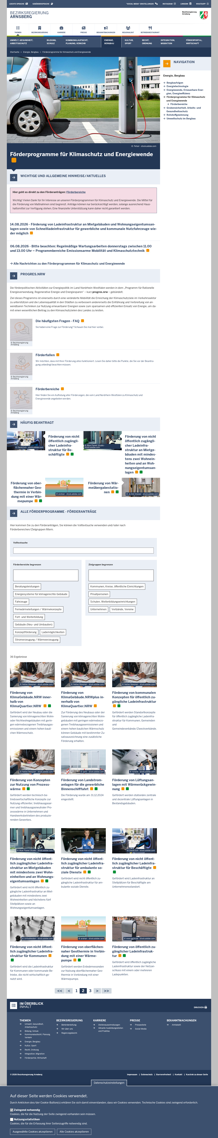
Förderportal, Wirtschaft (194, 42)
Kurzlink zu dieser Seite (197, 1074)
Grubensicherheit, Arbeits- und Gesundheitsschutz (183, 109)
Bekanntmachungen (181, 1020)
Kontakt (178, 1074)
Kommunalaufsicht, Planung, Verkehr (77, 42)
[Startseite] (195, 15)
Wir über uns (67, 1029)
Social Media (141, 1029)
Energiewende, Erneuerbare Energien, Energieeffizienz (185, 92)
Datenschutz (147, 1074)
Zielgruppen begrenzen (101, 564)
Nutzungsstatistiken (27, 1119)
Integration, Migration (168, 42)
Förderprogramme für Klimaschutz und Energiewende (185, 99)
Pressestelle (140, 1025)
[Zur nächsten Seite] (97, 991)
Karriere (99, 1020)
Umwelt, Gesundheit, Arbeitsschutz (21, 42)
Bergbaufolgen (175, 82)
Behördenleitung (68, 1025)
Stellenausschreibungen (109, 1025)
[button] (142, 4)
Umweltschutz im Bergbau (181, 118)
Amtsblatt (176, 1025)
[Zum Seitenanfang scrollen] (211, 1132)
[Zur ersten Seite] (60, 991)
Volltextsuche (20, 542)
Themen (25, 1020)
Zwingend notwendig (27, 1110)
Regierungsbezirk (69, 1033)
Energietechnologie (177, 86)
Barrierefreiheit (163, 1074)
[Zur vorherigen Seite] (69, 991)
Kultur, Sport (129, 42)
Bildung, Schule (51, 42)
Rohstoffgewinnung (177, 114)
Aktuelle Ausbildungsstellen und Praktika (110, 1029)
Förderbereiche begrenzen (27, 564)
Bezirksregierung (69, 1020)
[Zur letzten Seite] (107, 991)
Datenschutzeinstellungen (109, 1083)
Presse (135, 1020)
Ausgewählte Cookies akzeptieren (33, 1131)
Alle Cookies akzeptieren (74, 1131)
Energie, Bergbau (109, 42)
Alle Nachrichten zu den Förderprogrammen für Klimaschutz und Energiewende (69, 263)
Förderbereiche (178, 104)
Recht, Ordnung (147, 42)
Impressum (132, 1074)
